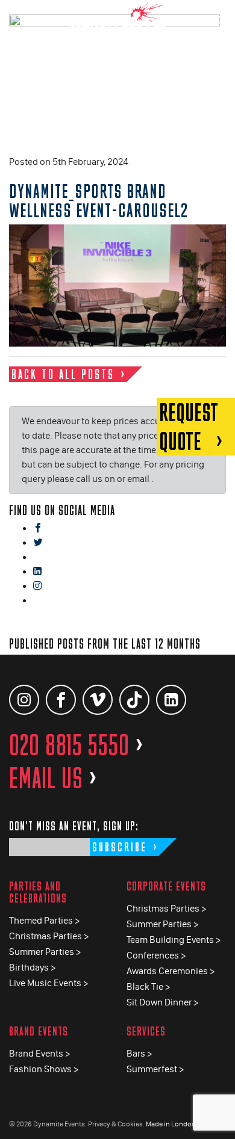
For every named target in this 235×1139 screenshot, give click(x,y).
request (188, 427)
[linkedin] (37, 572)
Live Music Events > (48, 983)
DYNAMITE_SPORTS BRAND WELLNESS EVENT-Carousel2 (98, 200)
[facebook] (38, 528)
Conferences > (156, 955)
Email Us (53, 778)
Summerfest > (155, 1069)
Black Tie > (148, 986)
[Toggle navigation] (217, 17)
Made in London (171, 1124)
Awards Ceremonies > (171, 971)
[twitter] (38, 543)
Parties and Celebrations (38, 892)
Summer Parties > (45, 951)
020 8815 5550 (76, 745)
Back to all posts (62, 374)
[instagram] (37, 586)
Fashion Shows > (43, 1069)
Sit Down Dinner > (162, 1002)
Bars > (139, 1053)
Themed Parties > (44, 920)
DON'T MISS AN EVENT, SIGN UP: (74, 826)
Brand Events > (39, 1053)
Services (146, 1031)
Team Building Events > (174, 939)
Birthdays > (32, 967)
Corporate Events (166, 886)
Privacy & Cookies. (116, 1124)
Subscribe (119, 847)
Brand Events (38, 1031)
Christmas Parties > (49, 936)
